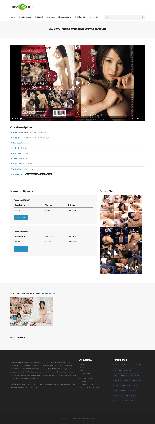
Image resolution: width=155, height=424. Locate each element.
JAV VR (126, 380)
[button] (137, 118)
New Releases (25, 17)
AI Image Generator (86, 384)
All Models (39, 17)
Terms (81, 367)
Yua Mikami (135, 375)
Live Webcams (64, 17)
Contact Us (83, 364)
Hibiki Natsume (120, 385)
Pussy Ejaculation (32, 174)
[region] (77, 83)
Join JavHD (93, 17)
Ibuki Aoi (132, 391)
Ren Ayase (25, 143)
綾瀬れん (23, 148)
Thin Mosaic (28, 169)
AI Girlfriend (80, 17)
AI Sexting (82, 382)
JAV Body (118, 370)
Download (21, 218)
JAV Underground (121, 375)
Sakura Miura (130, 401)
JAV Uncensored (126, 365)
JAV (116, 365)
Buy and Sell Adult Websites (89, 387)
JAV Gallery (128, 370)
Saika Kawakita (120, 391)
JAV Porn (118, 380)
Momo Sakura (130, 396)
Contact (51, 17)
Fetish (42, 174)
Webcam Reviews (86, 379)
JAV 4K (138, 365)
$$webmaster (84, 373)
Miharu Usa (132, 385)
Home (12, 17)
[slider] (75, 118)
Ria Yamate (119, 401)
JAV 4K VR (118, 396)
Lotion (49, 174)
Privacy (82, 370)
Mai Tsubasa (137, 380)
